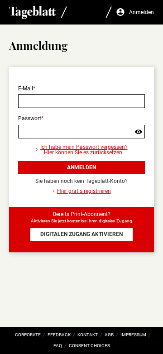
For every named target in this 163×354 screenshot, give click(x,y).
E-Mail (25, 88)
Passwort (29, 118)
